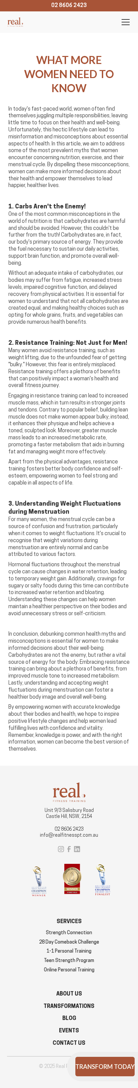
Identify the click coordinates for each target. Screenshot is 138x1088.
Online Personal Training (69, 969)
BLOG (69, 1018)
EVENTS (69, 1030)
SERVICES (69, 921)
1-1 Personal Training (69, 951)
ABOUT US (69, 993)
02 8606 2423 (69, 829)
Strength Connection (69, 932)
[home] (15, 22)
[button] (124, 22)
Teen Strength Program (69, 960)
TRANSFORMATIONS (69, 1006)
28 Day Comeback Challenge (69, 942)
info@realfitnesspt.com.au (69, 835)
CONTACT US (69, 1043)
